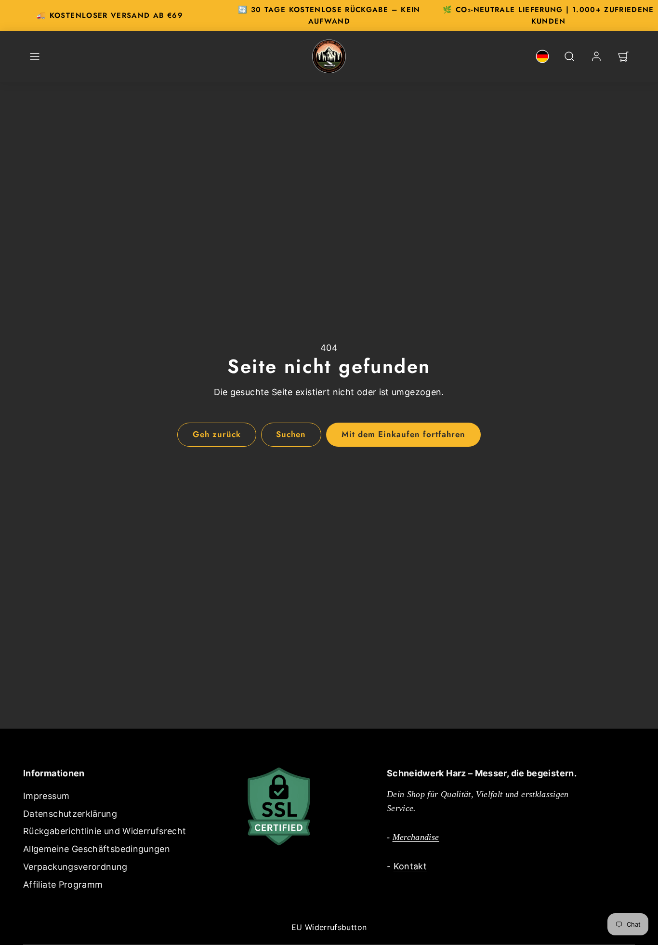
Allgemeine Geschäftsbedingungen (96, 849)
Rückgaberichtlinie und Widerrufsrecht (104, 831)
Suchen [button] (291, 434)
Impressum (46, 796)
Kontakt (410, 866)
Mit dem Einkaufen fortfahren (404, 434)
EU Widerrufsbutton (329, 927)
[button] (34, 56)
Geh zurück (217, 434)
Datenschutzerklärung (70, 814)
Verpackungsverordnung (75, 867)
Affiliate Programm (63, 884)
